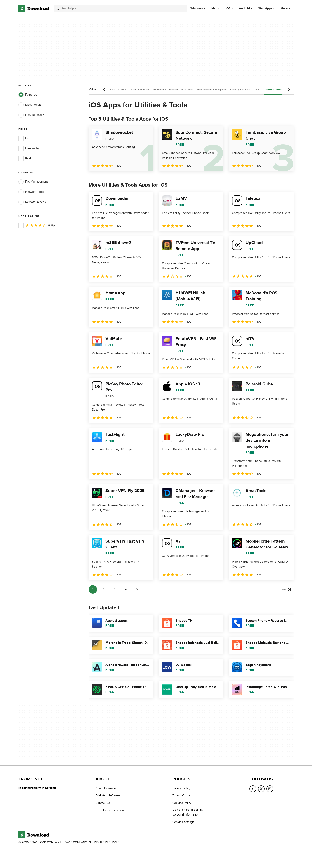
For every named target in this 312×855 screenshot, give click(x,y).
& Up (51, 225)
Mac (214, 8)
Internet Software (140, 89)
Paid (28, 158)
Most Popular (33, 105)
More (284, 8)
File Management (36, 181)
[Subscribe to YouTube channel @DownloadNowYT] (269, 788)
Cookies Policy (181, 802)
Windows (196, 8)
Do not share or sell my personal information (187, 812)
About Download (106, 788)
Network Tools (34, 192)
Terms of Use (181, 795)
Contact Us (103, 802)
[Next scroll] (288, 89)
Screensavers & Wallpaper (212, 89)
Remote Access (35, 202)
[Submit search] (57, 8)
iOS (228, 8)
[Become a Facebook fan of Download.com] (252, 788)
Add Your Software (108, 795)
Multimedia (159, 89)
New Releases (34, 115)
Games (122, 89)
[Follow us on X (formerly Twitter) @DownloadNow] (261, 788)
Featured (31, 94)
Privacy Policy (181, 788)
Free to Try (32, 148)
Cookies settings (183, 822)
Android (244, 8)
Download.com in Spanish (112, 810)
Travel (256, 89)
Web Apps (265, 8)
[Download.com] (33, 8)
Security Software (240, 89)
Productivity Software (181, 89)
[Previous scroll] (104, 89)
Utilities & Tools (273, 89)
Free (28, 138)
